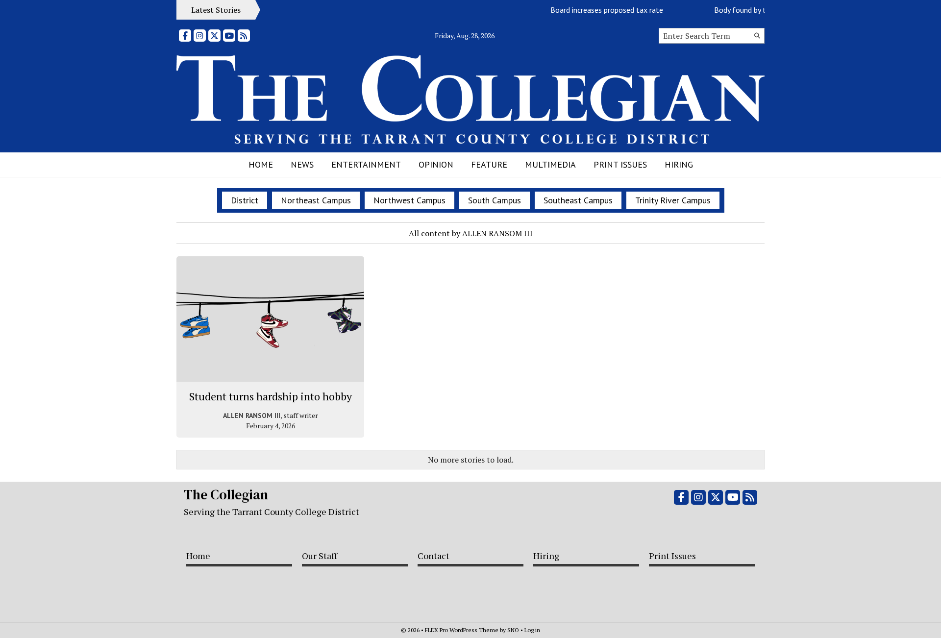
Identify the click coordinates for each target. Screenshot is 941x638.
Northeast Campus (316, 200)
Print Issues (620, 164)
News (302, 164)
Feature (489, 164)
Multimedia (550, 164)
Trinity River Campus (673, 200)
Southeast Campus (578, 200)
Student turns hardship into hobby (270, 396)
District (244, 200)
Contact (433, 556)
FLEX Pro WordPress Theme (461, 630)
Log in (532, 630)
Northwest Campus (409, 200)
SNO (513, 630)
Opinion (436, 164)
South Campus (494, 200)
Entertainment (366, 164)
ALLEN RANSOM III (251, 415)
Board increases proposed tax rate (601, 10)
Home (260, 164)
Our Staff (319, 556)
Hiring (679, 164)
